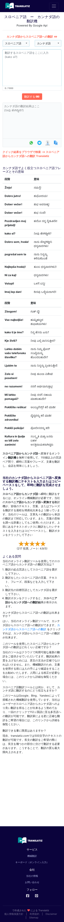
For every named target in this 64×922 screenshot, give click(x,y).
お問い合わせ (32, 882)
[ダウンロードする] (48, 143)
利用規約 (34, 913)
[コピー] (56, 143)
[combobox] (16, 43)
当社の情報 (32, 875)
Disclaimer (51, 913)
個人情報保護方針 (13, 913)
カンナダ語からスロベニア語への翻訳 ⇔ (32, 36)
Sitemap (33, 917)
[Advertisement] (32, 789)
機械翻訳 (36, 855)
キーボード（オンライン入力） (32, 862)
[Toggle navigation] (54, 6)
